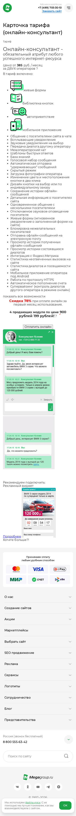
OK (65, 805)
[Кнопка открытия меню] (68, 7)
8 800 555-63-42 (15, 742)
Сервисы (11, 675)
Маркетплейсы (16, 630)
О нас (8, 597)
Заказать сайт (52, 11)
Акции (9, 619)
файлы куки (32, 802)
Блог (8, 708)
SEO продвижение (19, 653)
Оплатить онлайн (38, 327)
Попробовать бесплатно (22, 479)
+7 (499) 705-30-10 (50, 7)
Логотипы (12, 686)
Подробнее (12, 536)
